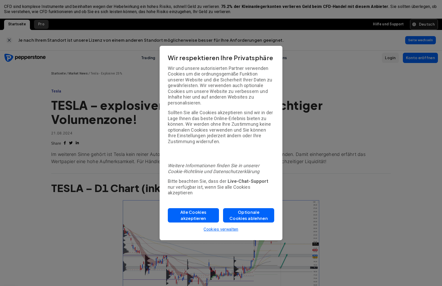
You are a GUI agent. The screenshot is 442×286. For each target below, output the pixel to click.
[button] (193, 215)
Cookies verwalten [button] (221, 229)
